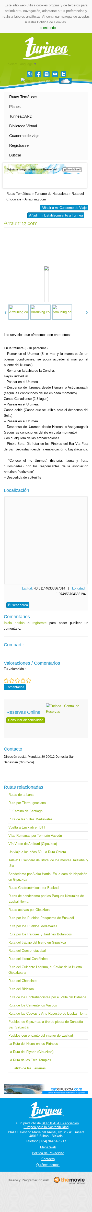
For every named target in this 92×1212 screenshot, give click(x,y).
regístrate (39, 623)
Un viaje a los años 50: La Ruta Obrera (37, 852)
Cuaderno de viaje (24, 135)
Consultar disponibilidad (25, 720)
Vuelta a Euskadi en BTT (27, 827)
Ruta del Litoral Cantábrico (28, 959)
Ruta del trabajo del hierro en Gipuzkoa (37, 942)
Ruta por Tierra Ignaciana (27, 803)
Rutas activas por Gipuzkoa (29, 910)
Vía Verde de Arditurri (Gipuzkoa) (32, 844)
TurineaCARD (20, 116)
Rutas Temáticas (23, 97)
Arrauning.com (35, 199)
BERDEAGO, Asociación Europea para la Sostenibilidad (51, 1125)
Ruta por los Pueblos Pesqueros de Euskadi (41, 918)
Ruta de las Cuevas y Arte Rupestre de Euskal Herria (47, 1013)
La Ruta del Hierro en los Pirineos (33, 1044)
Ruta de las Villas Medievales (30, 819)
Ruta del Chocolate (22, 981)
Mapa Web (48, 1147)
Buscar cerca (18, 605)
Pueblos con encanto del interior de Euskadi (41, 1035)
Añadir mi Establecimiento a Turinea (56, 215)
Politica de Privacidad (48, 1153)
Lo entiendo (47, 28)
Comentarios (15, 687)
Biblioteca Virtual (23, 126)
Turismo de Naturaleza (51, 194)
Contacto (48, 1159)
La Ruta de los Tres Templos (29, 1060)
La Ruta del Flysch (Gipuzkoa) (30, 1052)
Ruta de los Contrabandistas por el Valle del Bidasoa (47, 997)
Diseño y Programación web (28, 1180)
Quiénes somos (48, 1165)
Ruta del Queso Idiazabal (27, 951)
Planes (15, 106)
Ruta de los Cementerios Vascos (32, 1005)
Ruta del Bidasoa (21, 989)
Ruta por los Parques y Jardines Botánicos (40, 934)
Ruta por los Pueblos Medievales (32, 926)
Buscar (15, 155)
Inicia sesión (14, 623)
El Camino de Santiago (25, 811)
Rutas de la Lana (20, 795)
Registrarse (19, 145)
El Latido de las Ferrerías (27, 1068)
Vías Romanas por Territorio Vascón (35, 835)
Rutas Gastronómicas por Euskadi (33, 888)
